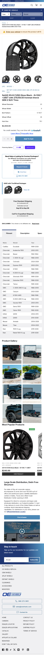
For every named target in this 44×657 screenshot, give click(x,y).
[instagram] (7, 650)
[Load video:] (22, 531)
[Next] (40, 79)
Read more (35, 223)
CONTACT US (28, 617)
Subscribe (34, 560)
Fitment (9, 233)
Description (24, 233)
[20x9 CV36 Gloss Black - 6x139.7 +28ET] (18, 453)
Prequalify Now (27, 133)
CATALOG (5, 631)
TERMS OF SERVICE (30, 631)
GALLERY (5, 634)
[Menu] (41, 5)
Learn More (15, 133)
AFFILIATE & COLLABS (9, 637)
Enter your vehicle (13, 32)
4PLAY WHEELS (7, 576)
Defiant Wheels (19, 1)
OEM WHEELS (6, 572)
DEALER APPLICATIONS (10, 627)
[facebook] (3, 650)
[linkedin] (28, 650)
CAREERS (5, 621)
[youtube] (18, 650)
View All (26, 190)
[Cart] (36, 5)
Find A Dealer (22, 517)
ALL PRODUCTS (7, 566)
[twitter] (14, 649)
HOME (4, 617)
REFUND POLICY (28, 624)
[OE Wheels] (8, 5)
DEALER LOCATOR (8, 624)
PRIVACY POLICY (29, 621)
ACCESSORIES (7, 586)
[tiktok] (10, 650)
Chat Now (23, 172)
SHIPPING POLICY (29, 627)
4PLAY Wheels (6, 1)
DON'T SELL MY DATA (9, 644)
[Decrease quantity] (4, 138)
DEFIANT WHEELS (8, 579)
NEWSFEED (6, 589)
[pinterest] (23, 650)
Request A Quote (22, 167)
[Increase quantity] (11, 138)
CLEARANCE (6, 582)
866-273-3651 (23, 176)
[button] (22, 10)
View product (18, 474)
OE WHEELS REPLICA (9, 569)
